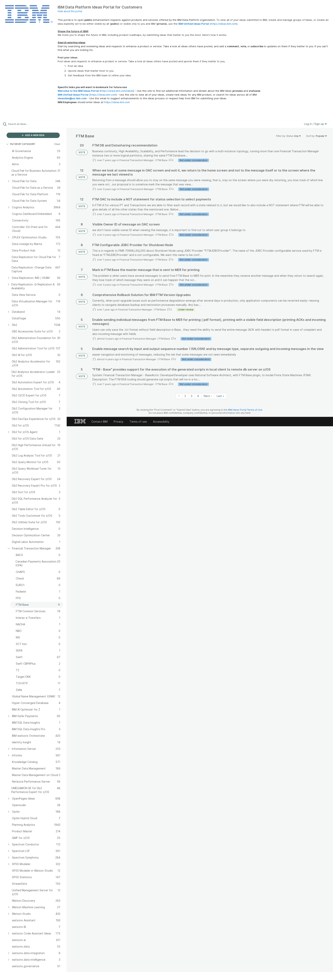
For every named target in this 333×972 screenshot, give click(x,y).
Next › (208, 396)
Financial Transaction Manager (136, 160)
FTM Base (161, 160)
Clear (57, 144)
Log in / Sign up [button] (314, 123)
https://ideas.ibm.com (224, 23)
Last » (220, 396)
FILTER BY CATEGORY (22, 144)
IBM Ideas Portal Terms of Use (245, 409)
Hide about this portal (70, 11)
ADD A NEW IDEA (34, 135)
